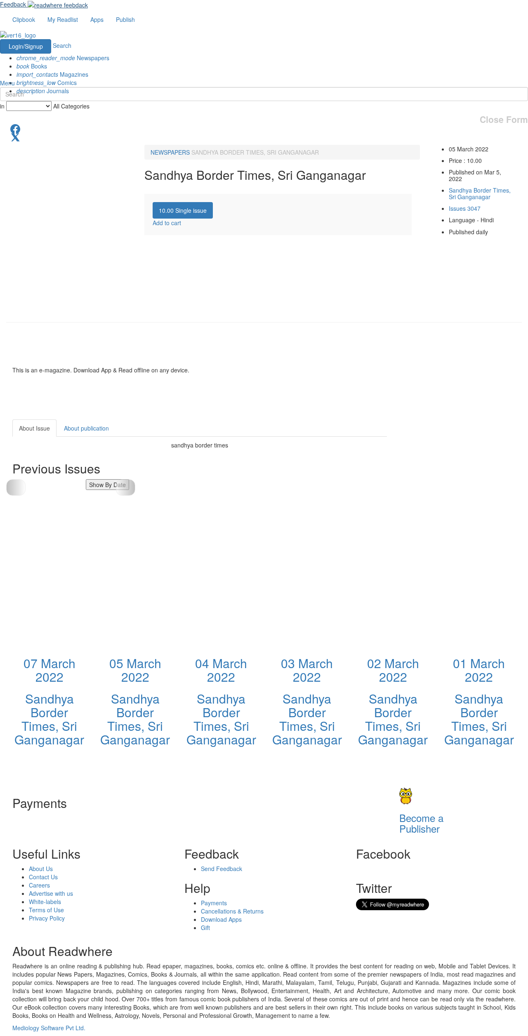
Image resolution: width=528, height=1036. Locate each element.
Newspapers (62, 58)
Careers (39, 885)
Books (31, 66)
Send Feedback (221, 868)
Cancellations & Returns (232, 911)
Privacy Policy (47, 918)
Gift (205, 927)
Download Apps (221, 919)
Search (62, 45)
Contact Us (43, 877)
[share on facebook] (264, 128)
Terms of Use (46, 910)
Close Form (504, 119)
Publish (125, 19)
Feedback (13, 4)
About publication (86, 428)
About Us (41, 868)
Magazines (52, 74)
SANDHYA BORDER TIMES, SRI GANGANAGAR (255, 152)
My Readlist (62, 19)
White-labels (45, 901)
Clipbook (23, 19)
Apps (97, 19)
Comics (46, 82)
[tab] (183, 210)
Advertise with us (51, 893)
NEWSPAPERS (170, 152)
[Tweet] (264, 136)
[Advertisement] (461, 471)
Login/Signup (26, 46)
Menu (7, 83)
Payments (214, 903)
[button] (125, 487)
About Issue (34, 428)
